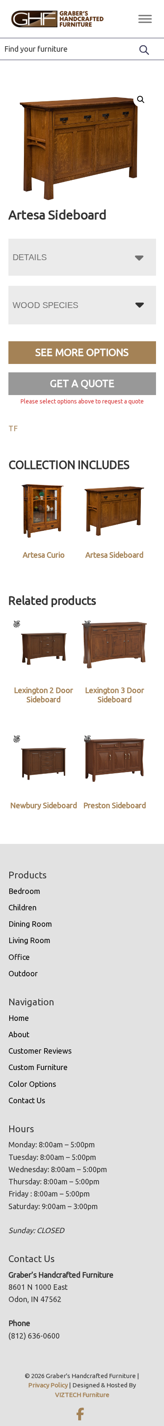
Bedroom (24, 891)
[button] (140, 99)
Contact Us (26, 1100)
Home (18, 1018)
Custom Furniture (38, 1067)
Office (19, 957)
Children (22, 907)
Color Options (32, 1084)
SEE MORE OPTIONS (82, 352)
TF (13, 428)
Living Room (29, 940)
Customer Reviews (39, 1050)
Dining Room (30, 924)
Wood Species (45, 305)
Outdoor (23, 973)
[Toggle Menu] (145, 19)
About (18, 1034)
